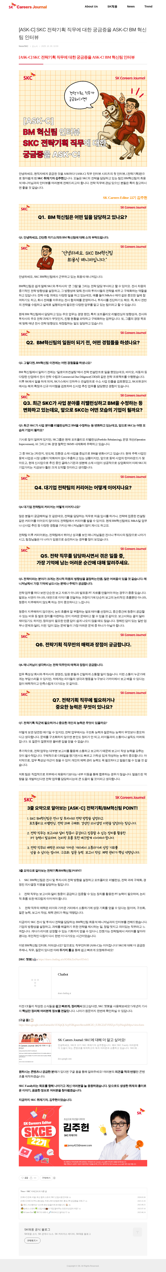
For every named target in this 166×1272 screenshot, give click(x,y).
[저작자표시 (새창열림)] (54, 1178)
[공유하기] (31, 1178)
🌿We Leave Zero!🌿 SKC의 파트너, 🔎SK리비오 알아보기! (44, 1212)
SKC (28, 1191)
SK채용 (112, 6)
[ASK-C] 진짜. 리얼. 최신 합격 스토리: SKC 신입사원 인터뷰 (44, 1197)
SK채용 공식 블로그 (37, 1229)
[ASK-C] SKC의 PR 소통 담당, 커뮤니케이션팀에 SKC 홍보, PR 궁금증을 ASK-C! (53, 1201)
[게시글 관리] (35, 1178)
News (131, 6)
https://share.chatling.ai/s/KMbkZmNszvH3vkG (63, 959)
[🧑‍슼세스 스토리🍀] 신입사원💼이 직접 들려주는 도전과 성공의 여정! (49, 1208)
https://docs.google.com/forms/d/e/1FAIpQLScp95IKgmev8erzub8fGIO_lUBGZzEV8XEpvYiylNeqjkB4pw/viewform (81, 1024)
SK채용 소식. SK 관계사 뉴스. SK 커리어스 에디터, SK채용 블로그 (57, 1234)
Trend (148, 6)
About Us (91, 6)
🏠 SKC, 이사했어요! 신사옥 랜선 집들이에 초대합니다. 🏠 (44, 1205)
